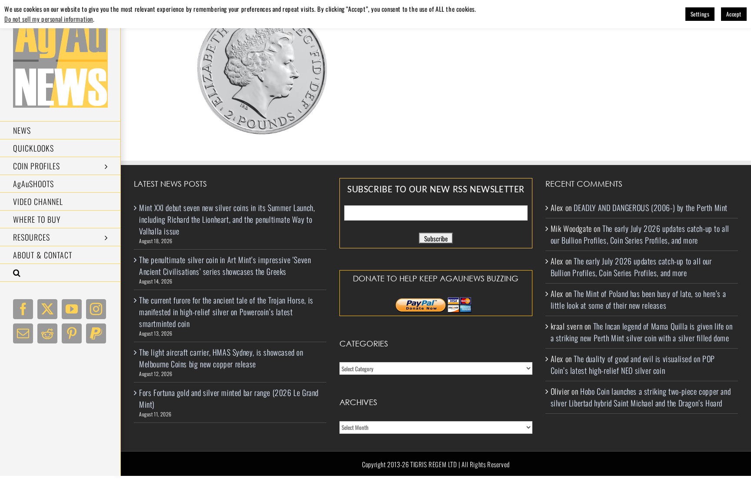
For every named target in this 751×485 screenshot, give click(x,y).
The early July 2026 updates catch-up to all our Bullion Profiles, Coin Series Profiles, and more (640, 234)
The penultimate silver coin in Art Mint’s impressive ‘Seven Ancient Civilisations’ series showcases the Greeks (225, 265)
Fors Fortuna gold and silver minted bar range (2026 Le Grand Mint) (229, 398)
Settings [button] (700, 14)
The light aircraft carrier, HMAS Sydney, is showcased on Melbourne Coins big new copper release (221, 358)
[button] (60, 273)
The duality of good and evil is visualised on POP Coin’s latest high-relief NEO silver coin (633, 364)
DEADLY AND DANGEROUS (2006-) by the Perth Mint (651, 207)
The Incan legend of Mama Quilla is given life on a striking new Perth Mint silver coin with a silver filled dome (642, 331)
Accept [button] (733, 14)
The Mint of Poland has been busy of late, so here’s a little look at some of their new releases (638, 299)
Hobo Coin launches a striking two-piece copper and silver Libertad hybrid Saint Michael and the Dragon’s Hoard (641, 397)
